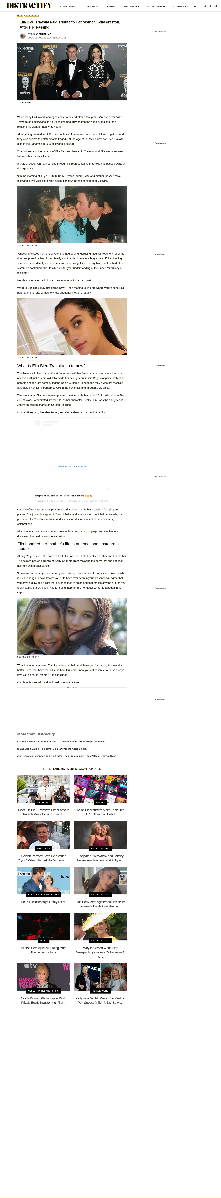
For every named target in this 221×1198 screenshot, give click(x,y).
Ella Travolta (57, 501)
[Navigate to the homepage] (29, 5)
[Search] (195, 5)
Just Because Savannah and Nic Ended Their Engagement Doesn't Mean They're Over (66, 756)
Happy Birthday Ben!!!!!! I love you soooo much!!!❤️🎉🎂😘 (63, 496)
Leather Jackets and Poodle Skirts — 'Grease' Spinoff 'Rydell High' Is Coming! (61, 741)
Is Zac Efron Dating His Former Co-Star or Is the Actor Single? (52, 749)
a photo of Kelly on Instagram (60, 560)
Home (20, 15)
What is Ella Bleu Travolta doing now (40, 287)
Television (92, 6)
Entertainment (69, 6)
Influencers (131, 6)
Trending (111, 6)
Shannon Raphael (41, 34)
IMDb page (90, 531)
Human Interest (156, 6)
